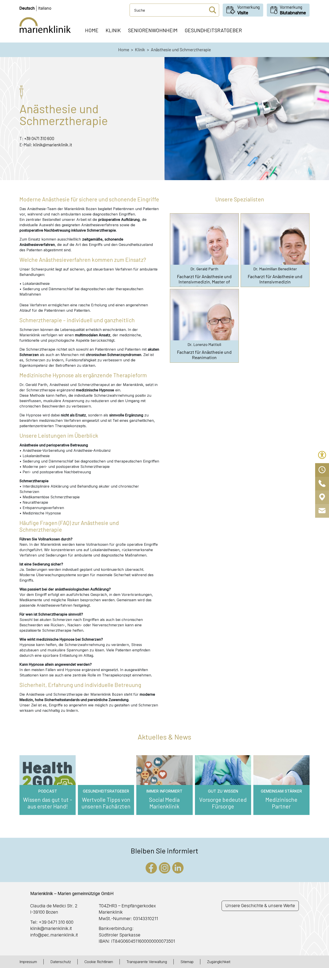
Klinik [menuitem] (113, 30)
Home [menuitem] (91, 30)
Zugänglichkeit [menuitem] (218, 961)
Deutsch (27, 8)
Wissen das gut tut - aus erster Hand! (47, 803)
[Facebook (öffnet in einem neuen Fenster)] (151, 867)
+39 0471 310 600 (39, 138)
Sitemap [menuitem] (187, 961)
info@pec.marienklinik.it (54, 935)
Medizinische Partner (281, 803)
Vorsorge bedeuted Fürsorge (223, 803)
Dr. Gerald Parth (204, 269)
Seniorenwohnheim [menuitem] (152, 30)
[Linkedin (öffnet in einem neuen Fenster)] (178, 867)
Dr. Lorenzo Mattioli (204, 344)
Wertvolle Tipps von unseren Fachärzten (105, 803)
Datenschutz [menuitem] (60, 961)
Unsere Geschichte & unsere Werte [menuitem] (260, 905)
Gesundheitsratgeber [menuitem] (213, 30)
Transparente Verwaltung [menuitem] (146, 961)
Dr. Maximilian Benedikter (275, 269)
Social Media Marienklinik (164, 803)
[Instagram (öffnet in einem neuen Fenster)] (164, 867)
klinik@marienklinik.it (52, 144)
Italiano (44, 8)
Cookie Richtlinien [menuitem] (98, 961)
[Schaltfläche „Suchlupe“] (212, 10)
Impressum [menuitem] (28, 961)
